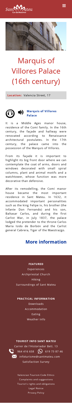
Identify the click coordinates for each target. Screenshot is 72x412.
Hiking (36, 279)
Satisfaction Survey (36, 361)
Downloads (36, 304)
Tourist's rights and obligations (36, 383)
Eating (36, 314)
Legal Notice (36, 388)
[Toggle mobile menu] (64, 6)
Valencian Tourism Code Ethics (36, 375)
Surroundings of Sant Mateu (36, 284)
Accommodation (36, 309)
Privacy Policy (36, 392)
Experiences (36, 269)
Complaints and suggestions (36, 379)
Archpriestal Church (36, 274)
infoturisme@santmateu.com (38, 356)
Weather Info (36, 319)
